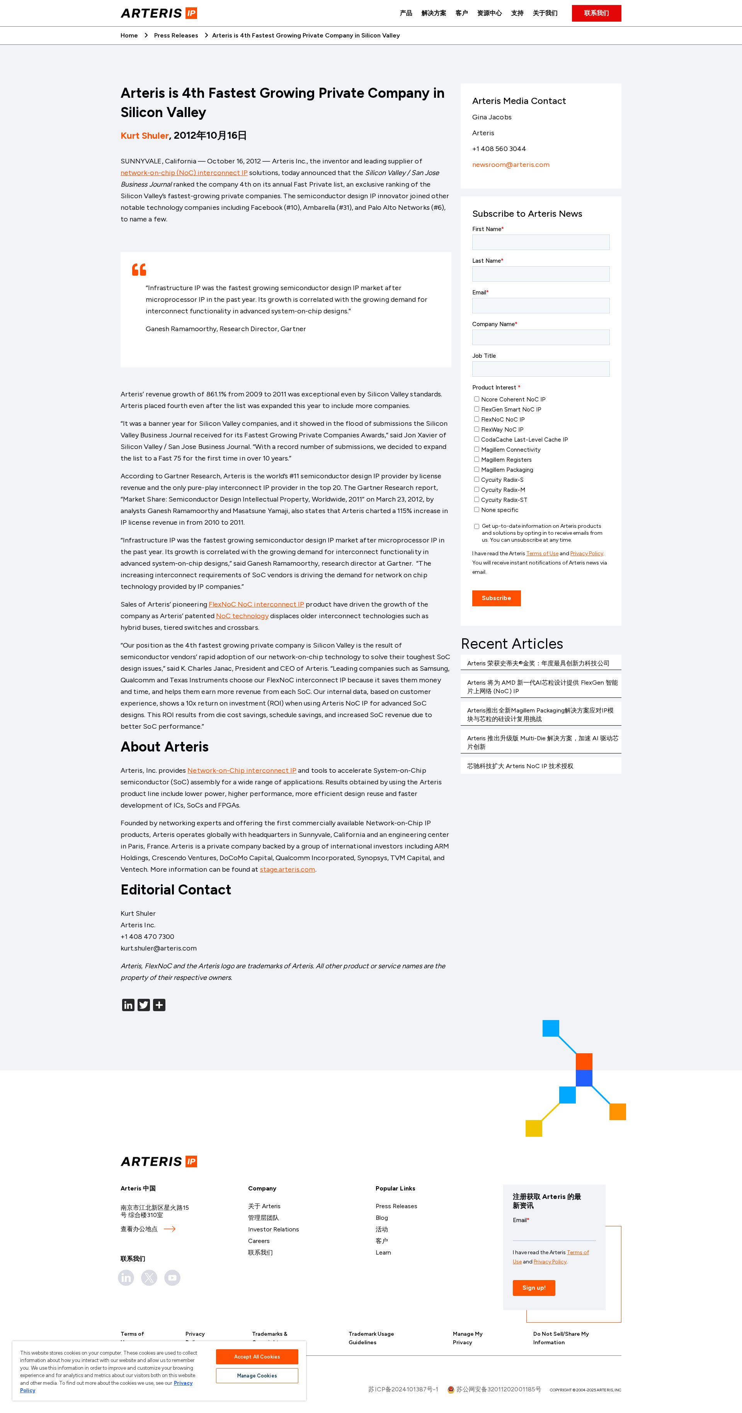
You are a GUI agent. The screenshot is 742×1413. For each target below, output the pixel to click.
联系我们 (596, 13)
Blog (382, 1217)
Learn (383, 1252)
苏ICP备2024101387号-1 (403, 1389)
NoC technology (242, 616)
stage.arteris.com (287, 869)
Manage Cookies (257, 1376)
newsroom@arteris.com (511, 164)
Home (129, 35)
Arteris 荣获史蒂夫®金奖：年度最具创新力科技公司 (538, 663)
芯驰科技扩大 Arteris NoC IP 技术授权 (520, 766)
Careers (259, 1241)
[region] (159, 1371)
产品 (406, 13)
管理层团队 (263, 1217)
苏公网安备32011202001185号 (498, 1389)
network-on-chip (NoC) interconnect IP (184, 172)
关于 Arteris (264, 1206)
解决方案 (434, 13)
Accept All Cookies (257, 1357)
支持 (517, 13)
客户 (462, 13)
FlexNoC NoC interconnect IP (257, 604)
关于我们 (545, 13)
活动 (382, 1229)
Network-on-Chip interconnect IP (241, 770)
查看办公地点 (139, 1229)
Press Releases (176, 35)
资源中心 (489, 13)
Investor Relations (273, 1229)
